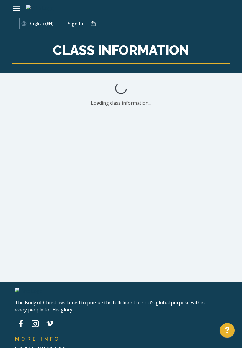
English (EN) (41, 23)
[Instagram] (35, 323)
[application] (227, 332)
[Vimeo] (50, 323)
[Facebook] (21, 323)
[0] (93, 23)
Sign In (75, 23)
